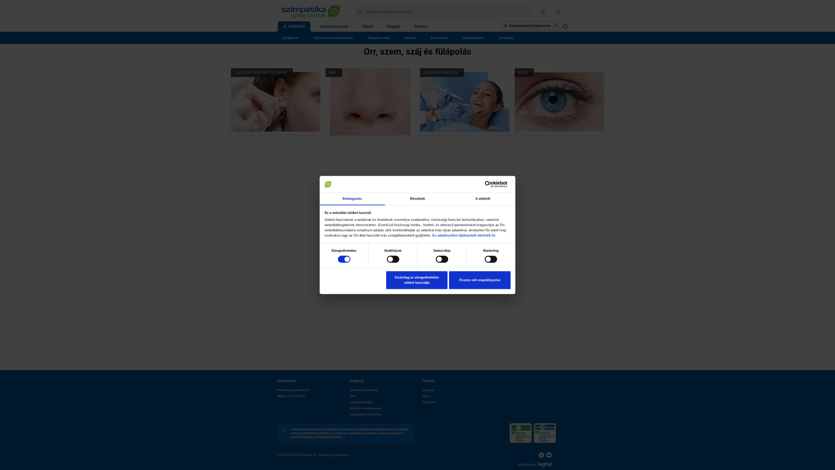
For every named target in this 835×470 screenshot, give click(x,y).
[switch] (393, 259)
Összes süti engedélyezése (479, 280)
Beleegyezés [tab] (352, 198)
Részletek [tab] (417, 198)
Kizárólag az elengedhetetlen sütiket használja (417, 279)
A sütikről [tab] (482, 198)
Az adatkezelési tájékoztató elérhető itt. (464, 235)
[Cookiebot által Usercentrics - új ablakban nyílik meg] (492, 184)
